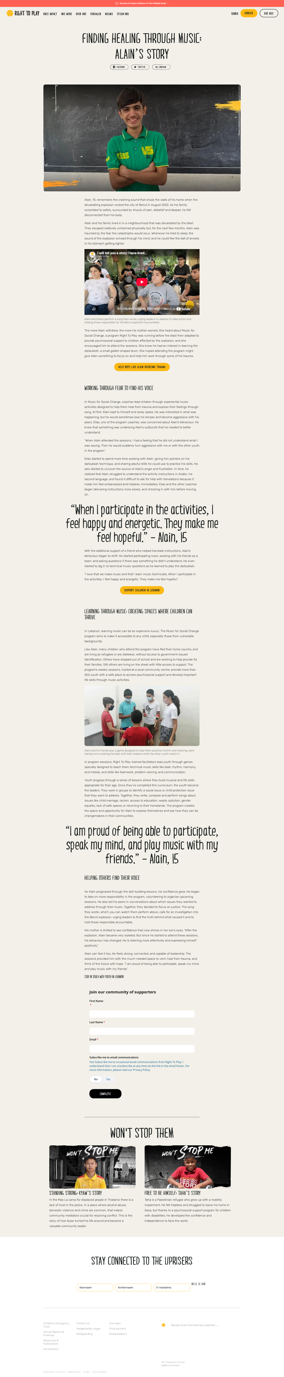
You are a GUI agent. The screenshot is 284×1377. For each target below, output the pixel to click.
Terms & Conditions (99, 1372)
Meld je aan (199, 1284)
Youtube (191, 1334)
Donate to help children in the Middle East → (144, 3)
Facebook (163, 1334)
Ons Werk (66, 14)
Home (23, 13)
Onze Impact (50, 14)
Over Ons (81, 14)
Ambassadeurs (118, 1333)
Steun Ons (123, 14)
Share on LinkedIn (161, 67)
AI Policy (86, 1372)
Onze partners (117, 1328)
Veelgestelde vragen (88, 1328)
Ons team (115, 1323)
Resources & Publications (51, 1342)
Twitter (170, 1334)
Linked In (184, 1334)
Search (234, 13)
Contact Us (83, 1323)
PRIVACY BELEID (74, 1372)
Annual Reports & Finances (53, 1333)
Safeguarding (84, 1333)
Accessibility (51, 1349)
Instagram (177, 1334)
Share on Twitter (140, 67)
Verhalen (95, 14)
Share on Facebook (119, 67)
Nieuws (109, 14)
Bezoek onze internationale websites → (195, 1325)
